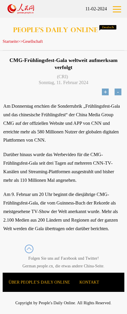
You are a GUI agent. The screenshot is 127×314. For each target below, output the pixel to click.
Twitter (91, 258)
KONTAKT (89, 282)
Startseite (10, 41)
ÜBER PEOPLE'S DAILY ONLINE (39, 282)
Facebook (69, 258)
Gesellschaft (33, 41)
